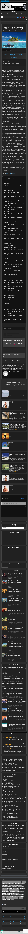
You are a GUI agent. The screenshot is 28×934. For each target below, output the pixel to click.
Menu (4, 17)
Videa (12, 898)
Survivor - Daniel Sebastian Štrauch (11, 290)
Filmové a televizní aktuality (20, 883)
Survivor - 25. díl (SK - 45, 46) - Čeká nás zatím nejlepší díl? (16, 466)
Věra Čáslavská (10, 814)
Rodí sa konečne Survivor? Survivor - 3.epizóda (14, 185)
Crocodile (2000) (10, 780)
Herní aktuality (4, 886)
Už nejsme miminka (11, 793)
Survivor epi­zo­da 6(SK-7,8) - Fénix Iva (12, 305)
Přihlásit (4, 846)
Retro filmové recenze (6, 894)
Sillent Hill (9, 762)
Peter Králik (6, 30)
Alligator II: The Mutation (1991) (13, 784)
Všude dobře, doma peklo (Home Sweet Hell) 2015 (12, 739)
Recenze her (4, 893)
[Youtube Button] (23, 17)
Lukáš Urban (16, 366)
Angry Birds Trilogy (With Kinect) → (14, 382)
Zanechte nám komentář (20, 30)
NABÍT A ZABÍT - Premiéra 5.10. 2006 (14, 760)
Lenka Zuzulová (10, 366)
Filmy (17, 885)
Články (15, 471)
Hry (13, 886)
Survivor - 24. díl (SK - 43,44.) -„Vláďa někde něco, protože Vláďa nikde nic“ (17, 477)
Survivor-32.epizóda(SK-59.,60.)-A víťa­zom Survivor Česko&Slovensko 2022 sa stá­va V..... (14, 316)
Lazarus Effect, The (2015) (12, 816)
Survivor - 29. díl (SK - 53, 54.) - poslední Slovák (16, 424)
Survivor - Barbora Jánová (9, 288)
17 (3, 921)
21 (17, 921)
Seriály (22, 894)
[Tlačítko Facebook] (18, 17)
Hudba (16, 886)
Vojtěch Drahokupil (13, 369)
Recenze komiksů (15, 893)
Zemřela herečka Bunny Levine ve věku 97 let (12, 683)
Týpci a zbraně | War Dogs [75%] (13, 786)
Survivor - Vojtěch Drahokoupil (10, 299)
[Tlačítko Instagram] (21, 17)
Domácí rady (19, 882)
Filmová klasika (4, 883)
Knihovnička (4, 888)
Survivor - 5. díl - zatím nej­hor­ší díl (11, 278)
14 (17, 918)
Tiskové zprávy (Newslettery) (19, 896)
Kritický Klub (9, 888)
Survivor (5, 188)
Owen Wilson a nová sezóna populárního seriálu (13, 678)
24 (3, 923)
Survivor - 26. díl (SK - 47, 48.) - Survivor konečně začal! (17, 455)
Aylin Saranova (11, 364)
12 (10, 918)
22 (20, 921)
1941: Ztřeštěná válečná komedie (15, 573)
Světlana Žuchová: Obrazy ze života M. (14, 803)
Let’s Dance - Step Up (11, 763)
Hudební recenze (21, 886)
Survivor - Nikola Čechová (9, 297)
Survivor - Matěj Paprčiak (9, 295)
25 (6, 923)
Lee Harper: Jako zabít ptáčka (12, 817)
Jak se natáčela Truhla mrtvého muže (14, 759)
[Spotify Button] (24, 17)
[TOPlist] (4, 904)
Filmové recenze (12, 885)
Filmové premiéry (5, 885)
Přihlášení (24, 498)
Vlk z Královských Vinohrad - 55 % (14, 809)
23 (24, 921)
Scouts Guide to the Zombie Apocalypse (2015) (16, 797)
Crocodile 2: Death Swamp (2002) (14, 782)
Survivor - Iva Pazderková (9, 293)
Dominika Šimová (8, 365)
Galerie (20, 885)
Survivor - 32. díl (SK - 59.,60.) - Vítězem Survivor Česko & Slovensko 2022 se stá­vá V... (14, 271)
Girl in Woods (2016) (11, 805)
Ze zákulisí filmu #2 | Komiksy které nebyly (16, 798)
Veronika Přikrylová (18, 368)
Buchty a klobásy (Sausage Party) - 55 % (15, 795)
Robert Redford (10, 776)
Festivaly (23, 882)
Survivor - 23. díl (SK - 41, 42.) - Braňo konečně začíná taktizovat (17, 487)
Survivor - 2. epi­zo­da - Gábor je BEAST (12, 228)
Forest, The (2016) (10, 799)
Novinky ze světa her (5, 891)
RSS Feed (4, 851)
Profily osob (12, 891)
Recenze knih (9, 893)
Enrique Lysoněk (15, 365)
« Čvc (3, 928)
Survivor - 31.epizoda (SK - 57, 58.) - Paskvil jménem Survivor (17, 414)
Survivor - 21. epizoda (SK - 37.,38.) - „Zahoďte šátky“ (14, 28)
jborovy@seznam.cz (11, 868)
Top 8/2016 (8, 819)
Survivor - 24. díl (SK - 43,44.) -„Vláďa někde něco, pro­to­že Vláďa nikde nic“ (13, 246)
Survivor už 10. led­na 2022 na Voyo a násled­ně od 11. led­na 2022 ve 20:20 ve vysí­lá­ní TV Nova (14, 308)
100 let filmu (4, 882)
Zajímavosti (16, 898)
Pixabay (13, 173)
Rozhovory (18, 894)
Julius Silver (8, 173)
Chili (3, 365)
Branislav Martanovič (18, 364)
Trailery (3, 898)
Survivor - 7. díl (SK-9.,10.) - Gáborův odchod (13, 280)
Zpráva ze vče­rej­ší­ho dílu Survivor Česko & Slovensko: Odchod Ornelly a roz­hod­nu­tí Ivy (13, 320)
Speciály (7, 896)
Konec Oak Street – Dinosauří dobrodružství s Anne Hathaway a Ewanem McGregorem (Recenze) (15, 645)
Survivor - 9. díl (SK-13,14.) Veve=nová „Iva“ (13, 286)
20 (14, 921)
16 (24, 918)
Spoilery (11, 896)
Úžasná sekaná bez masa (12, 810)
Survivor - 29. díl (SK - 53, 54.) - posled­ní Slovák (14, 264)
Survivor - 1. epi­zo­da (8, 190)
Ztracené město (10, 766)
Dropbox (14, 831)
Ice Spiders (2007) (10, 787)
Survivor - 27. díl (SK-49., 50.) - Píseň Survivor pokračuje (16, 444)
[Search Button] (26, 17)
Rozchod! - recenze (11, 770)
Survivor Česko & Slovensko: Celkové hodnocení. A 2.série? (17, 403)
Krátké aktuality (16, 888)
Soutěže (3, 896)
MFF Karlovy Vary (5, 890)
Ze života (8, 899)
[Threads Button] (20, 17)
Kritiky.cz (14, 12)
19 (10, 921)
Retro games (13, 894)
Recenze (22, 891)
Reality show (14, 25)
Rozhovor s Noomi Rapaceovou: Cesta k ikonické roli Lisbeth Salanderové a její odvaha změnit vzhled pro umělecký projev (13, 751)
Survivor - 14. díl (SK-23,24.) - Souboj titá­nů (13, 207)
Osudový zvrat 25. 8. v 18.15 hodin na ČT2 (11, 832)
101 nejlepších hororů (11, 882)
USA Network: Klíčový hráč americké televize (12, 688)
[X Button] (17, 17)
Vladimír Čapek (5, 369)
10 (3, 918)
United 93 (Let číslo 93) (12, 764)
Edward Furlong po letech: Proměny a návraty (12, 667)
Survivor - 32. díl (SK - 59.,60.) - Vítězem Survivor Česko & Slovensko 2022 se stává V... (17, 392)
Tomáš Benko (11, 368)
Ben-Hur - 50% (10, 791)
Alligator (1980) (10, 783)
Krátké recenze (22, 888)
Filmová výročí (11, 883)
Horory (9, 886)
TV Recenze (8, 898)
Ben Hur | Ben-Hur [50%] (12, 794)
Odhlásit (7, 846)
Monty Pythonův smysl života (14, 636)
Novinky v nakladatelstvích (14, 890)
